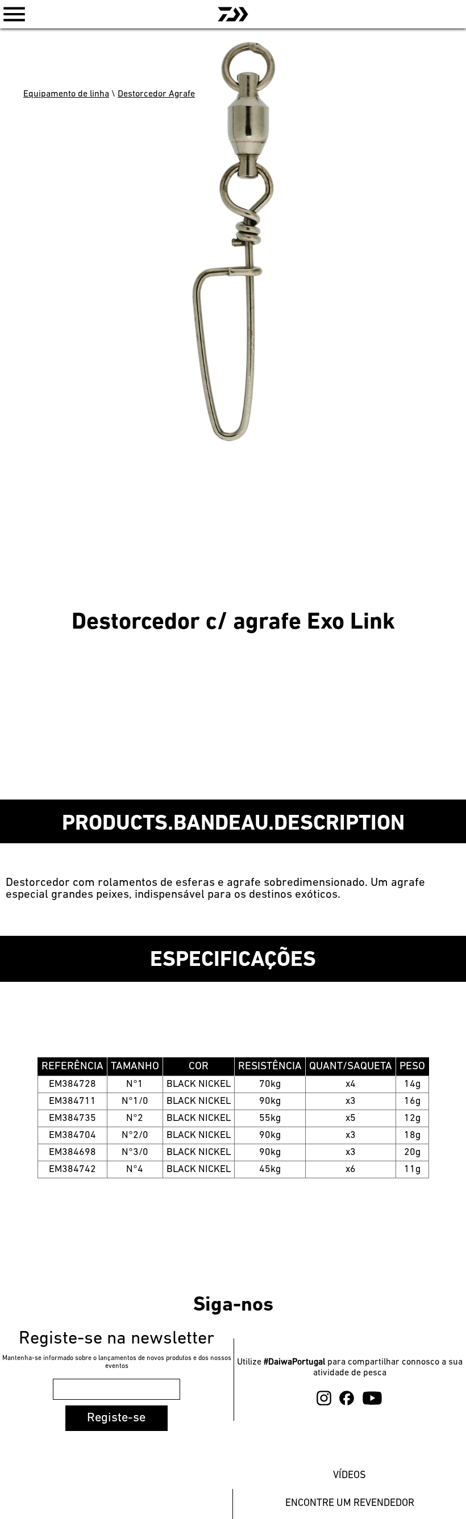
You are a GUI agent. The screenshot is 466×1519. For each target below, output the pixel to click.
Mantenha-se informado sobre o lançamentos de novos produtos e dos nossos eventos (116, 1362)
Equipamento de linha (66, 94)
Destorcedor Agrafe (156, 94)
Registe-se (116, 1418)
